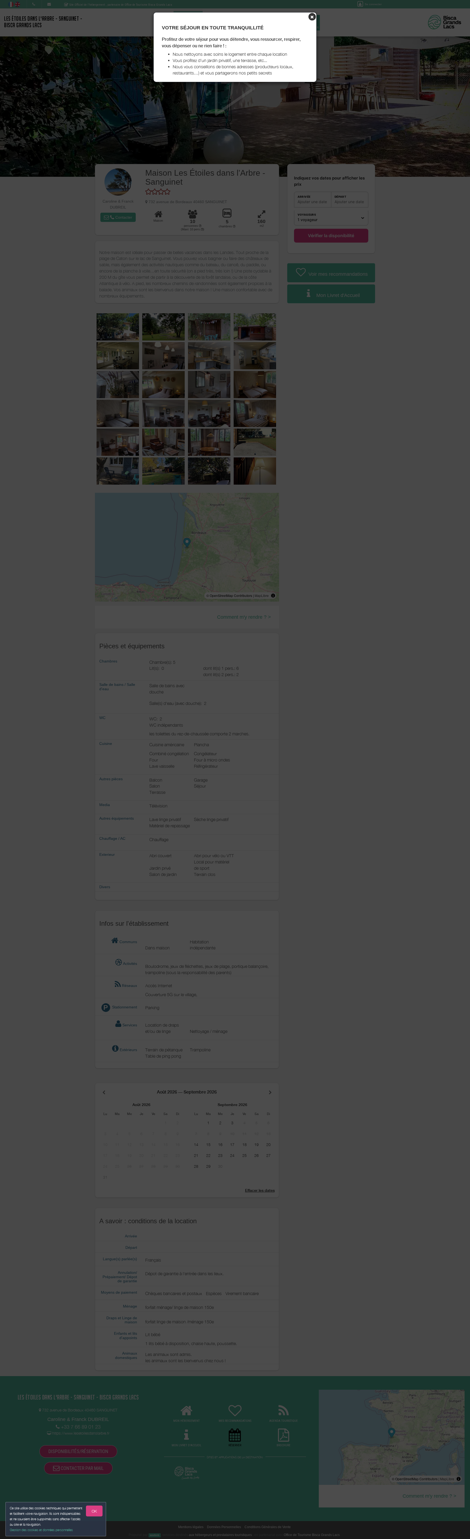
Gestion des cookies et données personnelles (41, 1530)
